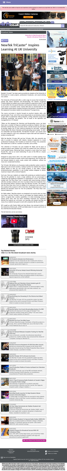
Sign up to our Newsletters (9, 457)
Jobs (44, 22)
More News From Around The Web (35, 440)
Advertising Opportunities (33, 451)
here (56, 7)
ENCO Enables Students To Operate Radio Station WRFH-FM (27, 419)
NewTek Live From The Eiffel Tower (19, 320)
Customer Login (11, 451)
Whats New (33, 449)
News (52, 22)
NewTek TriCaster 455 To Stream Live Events (22, 356)
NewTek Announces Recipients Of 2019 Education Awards (26, 344)
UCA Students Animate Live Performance (21, 259)
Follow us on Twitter (52, 453)
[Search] (62, 26)
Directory (22, 22)
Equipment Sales (30, 22)
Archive (48, 22)
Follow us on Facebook (53, 451)
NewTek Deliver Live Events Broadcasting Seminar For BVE (26, 309)
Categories (11, 452)
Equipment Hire (38, 22)
